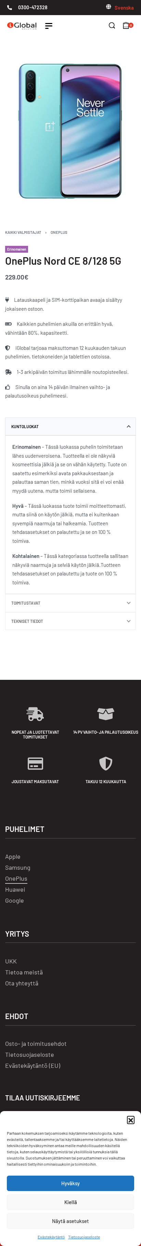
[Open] (49, 26)
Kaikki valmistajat (23, 232)
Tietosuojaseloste (84, 1236)
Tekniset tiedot (27, 621)
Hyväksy (70, 1183)
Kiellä (70, 1202)
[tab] (70, 426)
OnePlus (59, 232)
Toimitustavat (25, 603)
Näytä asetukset (70, 1221)
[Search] (111, 25)
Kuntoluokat (25, 426)
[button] (130, 1119)
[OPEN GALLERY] (70, 131)
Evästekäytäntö (51, 1236)
